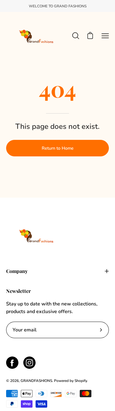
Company (17, 271)
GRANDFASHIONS (36, 380)
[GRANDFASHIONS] (36, 36)
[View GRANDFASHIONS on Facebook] (12, 363)
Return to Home (58, 148)
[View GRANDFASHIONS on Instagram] (29, 363)
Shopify (81, 380)
